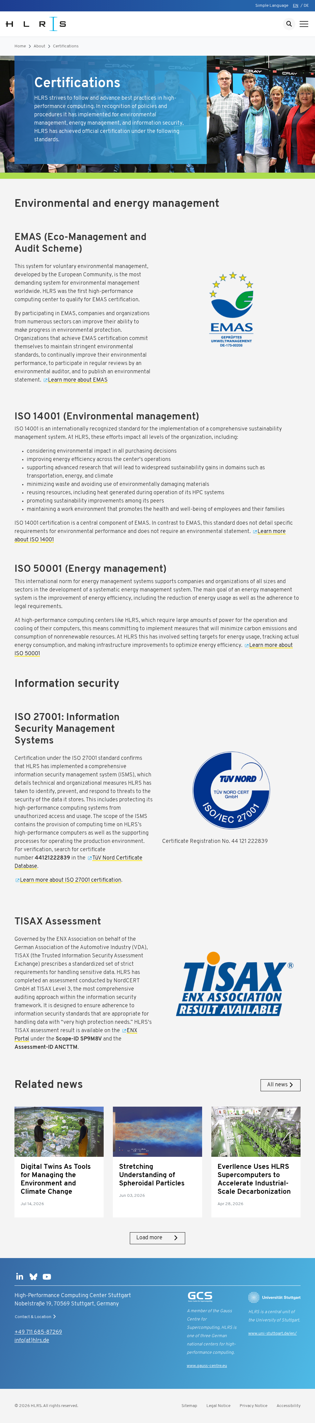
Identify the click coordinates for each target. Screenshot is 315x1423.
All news (277, 1085)
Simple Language (271, 5)
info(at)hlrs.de (31, 1341)
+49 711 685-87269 (38, 1332)
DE (306, 5)
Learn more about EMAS (78, 380)
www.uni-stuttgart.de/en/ (272, 1333)
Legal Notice (218, 1406)
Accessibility (289, 1406)
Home (20, 46)
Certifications (65, 46)
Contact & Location (33, 1317)
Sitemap (189, 1406)
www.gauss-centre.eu (207, 1366)
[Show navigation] (304, 24)
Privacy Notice (253, 1406)
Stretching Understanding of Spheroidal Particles (152, 1175)
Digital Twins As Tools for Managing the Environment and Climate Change (56, 1180)
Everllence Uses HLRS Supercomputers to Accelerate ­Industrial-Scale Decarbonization (254, 1180)
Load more (149, 1238)
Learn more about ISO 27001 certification (70, 880)
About (39, 46)
